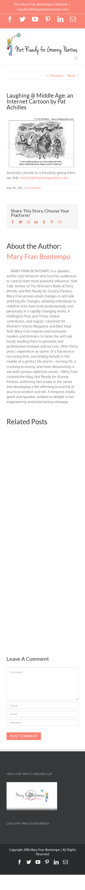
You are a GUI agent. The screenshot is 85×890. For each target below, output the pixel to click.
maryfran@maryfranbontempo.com (42, 9)
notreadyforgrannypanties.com (44, 178)
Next (71, 75)
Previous (56, 75)
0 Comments (33, 188)
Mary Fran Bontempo (38, 256)
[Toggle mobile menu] (76, 58)
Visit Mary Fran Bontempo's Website (40, 4)
